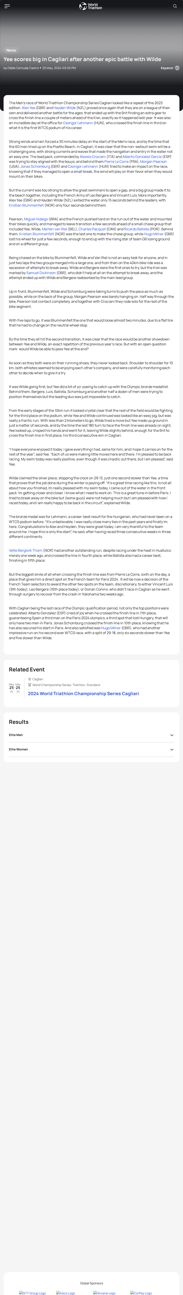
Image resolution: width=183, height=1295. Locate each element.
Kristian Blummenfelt (26, 205)
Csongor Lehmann (78, 122)
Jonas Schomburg (35, 166)
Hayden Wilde (64, 107)
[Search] (175, 6)
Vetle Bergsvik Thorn (25, 550)
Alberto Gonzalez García (142, 156)
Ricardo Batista (136, 229)
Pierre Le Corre (116, 161)
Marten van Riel (54, 229)
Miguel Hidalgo (36, 219)
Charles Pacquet (92, 229)
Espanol (167, 68)
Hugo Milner (154, 233)
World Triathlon (90, 6)
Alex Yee (28, 107)
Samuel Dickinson (41, 272)
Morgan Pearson (153, 161)
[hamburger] (7, 6)
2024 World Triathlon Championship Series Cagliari (83, 693)
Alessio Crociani (93, 156)
